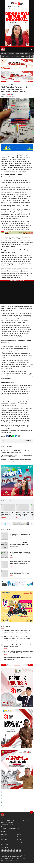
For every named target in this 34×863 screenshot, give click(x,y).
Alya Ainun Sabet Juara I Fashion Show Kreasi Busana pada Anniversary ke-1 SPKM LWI (16, 456)
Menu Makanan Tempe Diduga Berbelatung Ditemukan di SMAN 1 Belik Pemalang (16, 460)
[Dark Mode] (26, 49)
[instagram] (14, 850)
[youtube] (17, 850)
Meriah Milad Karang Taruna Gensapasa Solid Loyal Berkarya (20, 535)
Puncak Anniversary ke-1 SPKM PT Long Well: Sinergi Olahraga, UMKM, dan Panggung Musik (15, 451)
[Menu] (31, 49)
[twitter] (10, 436)
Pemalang (10, 84)
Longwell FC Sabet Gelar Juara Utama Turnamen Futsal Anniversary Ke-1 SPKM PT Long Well (18, 652)
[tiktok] (20, 850)
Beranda (3, 84)
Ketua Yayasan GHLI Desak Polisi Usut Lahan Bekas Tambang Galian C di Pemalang (21, 572)
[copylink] (19, 436)
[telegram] (16, 436)
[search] (28, 49)
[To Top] (31, 812)
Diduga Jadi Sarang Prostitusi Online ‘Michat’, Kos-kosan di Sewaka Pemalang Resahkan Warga (17, 631)
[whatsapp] (13, 436)
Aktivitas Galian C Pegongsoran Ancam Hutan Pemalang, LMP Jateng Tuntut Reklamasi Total (20, 563)
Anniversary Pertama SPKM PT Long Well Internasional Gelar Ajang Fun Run (18, 658)
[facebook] (7, 436)
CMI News (9, 94)
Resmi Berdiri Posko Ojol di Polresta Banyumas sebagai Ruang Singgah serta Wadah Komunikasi (22, 515)
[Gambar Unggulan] (17, 142)
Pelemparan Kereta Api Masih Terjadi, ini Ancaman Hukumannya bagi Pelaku (7, 515)
